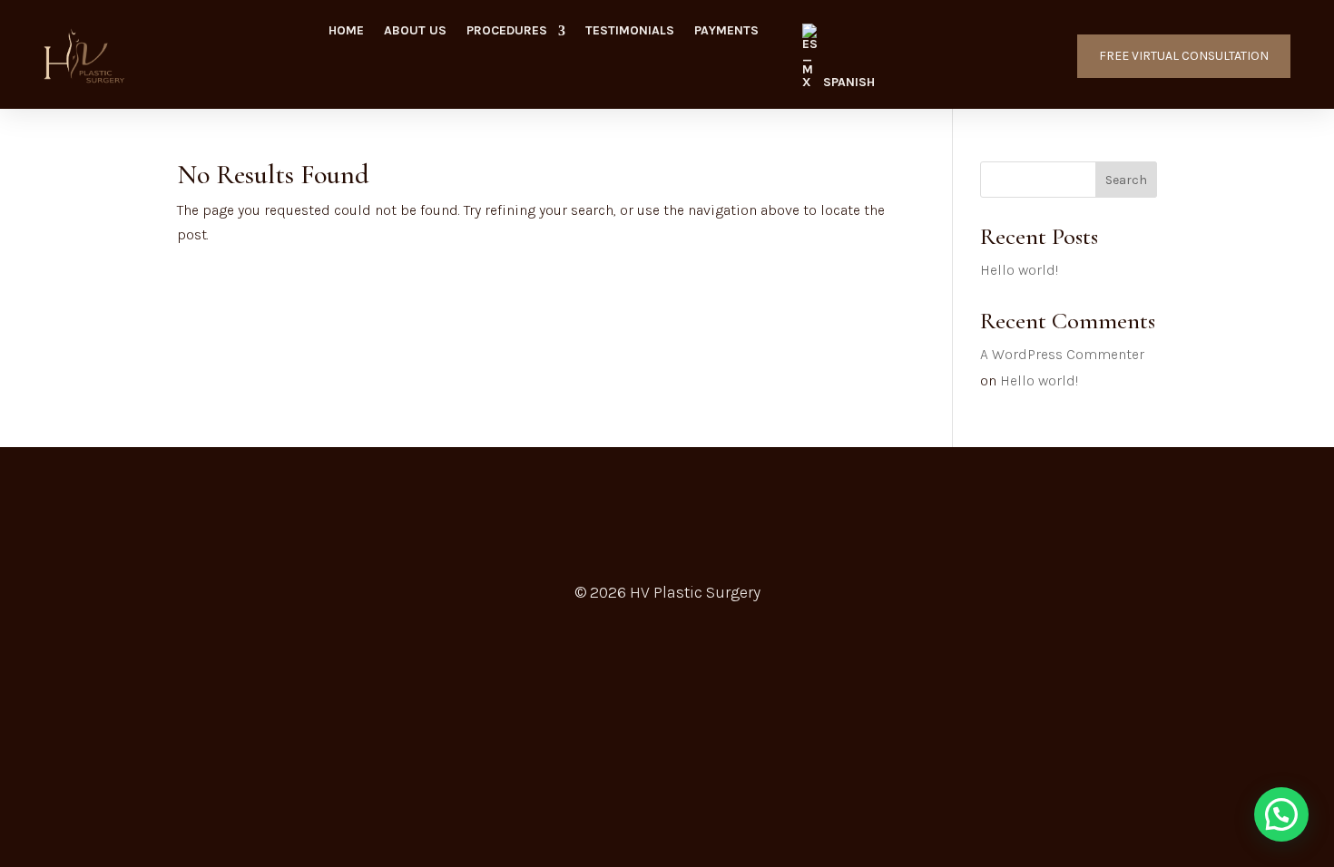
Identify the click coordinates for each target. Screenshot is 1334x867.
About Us (415, 31)
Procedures (506, 31)
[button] (1281, 814)
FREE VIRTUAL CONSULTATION (1184, 55)
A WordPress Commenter (1062, 354)
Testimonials (629, 31)
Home (346, 31)
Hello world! (1019, 269)
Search (1126, 180)
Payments (726, 31)
